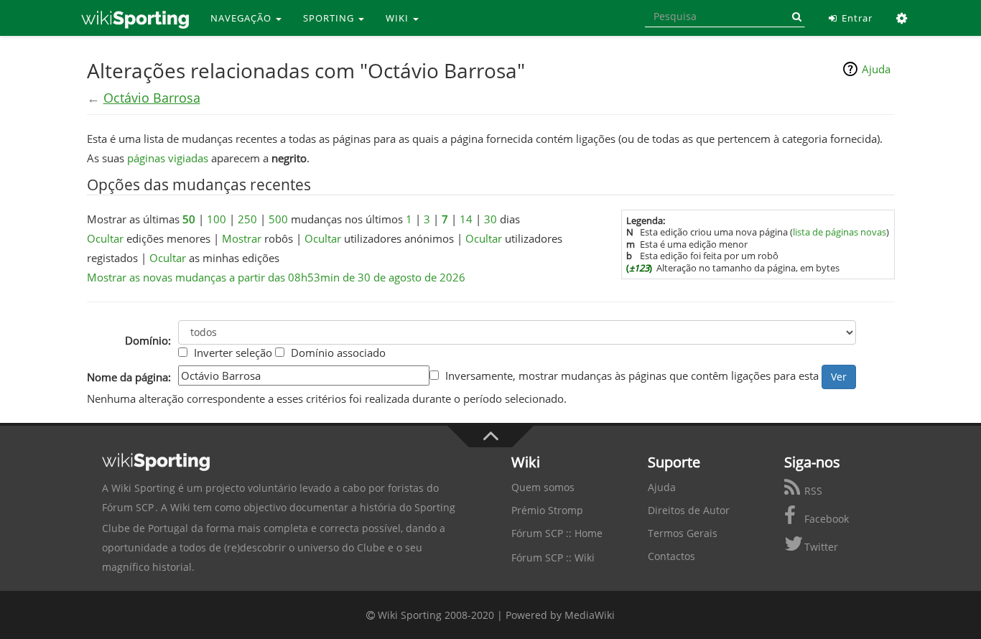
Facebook (825, 519)
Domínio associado (338, 352)
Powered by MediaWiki (560, 615)
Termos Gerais (682, 533)
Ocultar (105, 238)
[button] (902, 18)
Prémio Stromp (547, 510)
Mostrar (241, 238)
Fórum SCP (128, 507)
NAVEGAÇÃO (242, 17)
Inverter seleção (233, 352)
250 (247, 219)
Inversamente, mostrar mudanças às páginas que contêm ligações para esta (632, 375)
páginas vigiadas (167, 158)
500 (278, 219)
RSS (811, 491)
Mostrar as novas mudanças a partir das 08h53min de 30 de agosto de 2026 (276, 277)
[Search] (794, 16)
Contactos (671, 556)
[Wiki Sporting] (135, 18)
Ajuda (876, 69)
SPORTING (330, 17)
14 (466, 219)
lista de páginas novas (839, 231)
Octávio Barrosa (151, 97)
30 (490, 219)
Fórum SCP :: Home (557, 533)
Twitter (819, 547)
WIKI (399, 17)
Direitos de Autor (689, 510)
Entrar (856, 17)
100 (216, 219)
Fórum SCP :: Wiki (553, 557)
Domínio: (148, 340)
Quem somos (543, 487)
